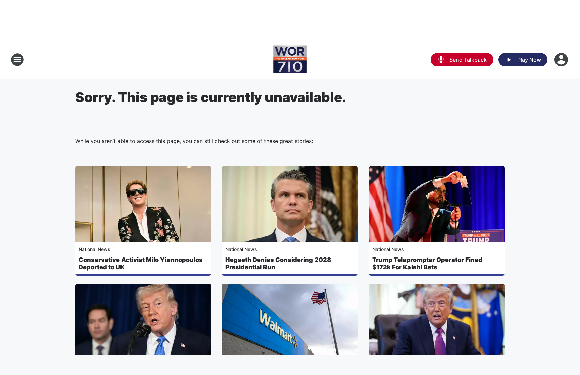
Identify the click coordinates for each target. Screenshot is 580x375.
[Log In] (561, 59)
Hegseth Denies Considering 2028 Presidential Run (278, 263)
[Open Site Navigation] (17, 59)
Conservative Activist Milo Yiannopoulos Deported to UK (141, 263)
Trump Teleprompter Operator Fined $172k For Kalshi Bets (427, 263)
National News (94, 249)
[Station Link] (290, 59)
